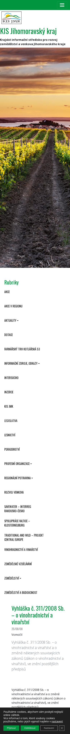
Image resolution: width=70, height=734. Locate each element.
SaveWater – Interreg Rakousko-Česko (17, 508)
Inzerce (8, 392)
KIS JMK (8, 406)
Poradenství (12, 449)
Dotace (8, 335)
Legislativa (10, 421)
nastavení (57, 721)
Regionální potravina (17, 478)
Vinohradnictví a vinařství (21, 549)
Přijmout (11, 728)
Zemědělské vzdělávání (18, 564)
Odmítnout (29, 728)
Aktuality (10, 320)
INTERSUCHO (11, 378)
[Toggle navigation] (62, 5)
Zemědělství (11, 578)
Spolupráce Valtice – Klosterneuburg (17, 523)
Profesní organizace (17, 464)
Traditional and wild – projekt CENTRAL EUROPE (24, 537)
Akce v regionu (13, 306)
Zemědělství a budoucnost (20, 592)
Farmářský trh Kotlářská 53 (22, 349)
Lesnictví (9, 435)
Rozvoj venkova (14, 492)
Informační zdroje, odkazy (21, 363)
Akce (7, 292)
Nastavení (49, 728)
